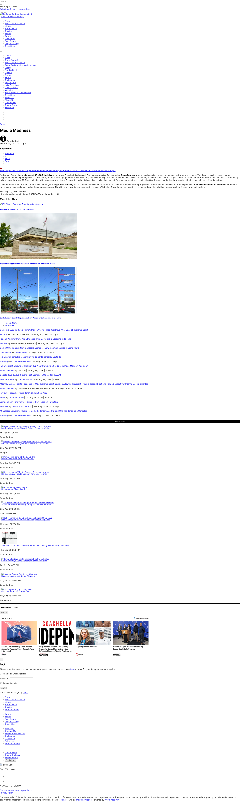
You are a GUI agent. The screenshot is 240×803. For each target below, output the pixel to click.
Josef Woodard (16, 397)
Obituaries (10, 38)
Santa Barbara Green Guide (18, 92)
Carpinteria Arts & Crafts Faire (15, 591)
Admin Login (10, 760)
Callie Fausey (20, 352)
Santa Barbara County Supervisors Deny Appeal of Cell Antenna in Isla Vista (30, 318)
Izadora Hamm (25, 379)
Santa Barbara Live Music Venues (20, 65)
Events (8, 33)
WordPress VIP (111, 799)
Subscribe (6, 16)
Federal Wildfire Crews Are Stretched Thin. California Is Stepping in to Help (35, 339)
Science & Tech (7, 379)
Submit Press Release (15, 733)
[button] (19, 639)
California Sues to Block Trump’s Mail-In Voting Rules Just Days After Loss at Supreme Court (44, 330)
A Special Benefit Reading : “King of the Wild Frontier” (26, 504)
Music (3, 397)
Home (8, 55)
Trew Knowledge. (84, 799)
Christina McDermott (21, 361)
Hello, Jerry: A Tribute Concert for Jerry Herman (24, 474)
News (7, 21)
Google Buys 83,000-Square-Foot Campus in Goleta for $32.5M (30, 375)
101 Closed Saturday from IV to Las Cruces (17, 209)
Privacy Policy (6, 792)
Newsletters (24, 9)
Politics (4, 334)
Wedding (9, 90)
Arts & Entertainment (15, 23)
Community (6, 352)
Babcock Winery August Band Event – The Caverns (25, 443)
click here (63, 799)
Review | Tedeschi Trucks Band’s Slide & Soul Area (24, 393)
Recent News (11, 323)
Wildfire (4, 343)
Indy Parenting (12, 43)
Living (8, 26)
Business (4, 406)
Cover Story (10, 724)
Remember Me (9, 683)
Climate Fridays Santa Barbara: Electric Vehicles (24, 560)
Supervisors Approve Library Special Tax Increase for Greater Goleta (27, 263)
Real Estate (10, 41)
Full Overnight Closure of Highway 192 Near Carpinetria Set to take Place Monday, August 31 (44, 366)
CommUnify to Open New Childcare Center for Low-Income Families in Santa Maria (39, 348)
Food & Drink (11, 28)
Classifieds (10, 46)
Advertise (9, 97)
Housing (4, 361)
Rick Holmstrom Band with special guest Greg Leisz (25, 519)
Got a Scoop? (17, 16)
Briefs (2, 124)
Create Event (11, 105)
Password (4, 678)
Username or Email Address (13, 673)
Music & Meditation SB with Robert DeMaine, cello (25, 428)
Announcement (7, 370)
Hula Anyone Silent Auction (14, 489)
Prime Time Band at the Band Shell (17, 458)
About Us (9, 100)
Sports (8, 36)
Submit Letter (11, 757)
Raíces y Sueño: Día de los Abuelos (18, 576)
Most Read (10, 325)
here (72, 669)
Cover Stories (11, 87)
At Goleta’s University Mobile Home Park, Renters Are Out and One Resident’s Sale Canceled (43, 411)
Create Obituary (12, 755)
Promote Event (12, 709)
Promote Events (12, 743)
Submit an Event (8, 9)
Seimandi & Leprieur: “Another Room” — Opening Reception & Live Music (35, 545)
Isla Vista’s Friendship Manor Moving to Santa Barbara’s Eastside (30, 357)
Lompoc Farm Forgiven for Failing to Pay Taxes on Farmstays (29, 402)
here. (25, 692)
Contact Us (10, 102)
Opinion (8, 31)
